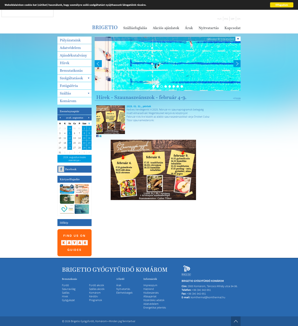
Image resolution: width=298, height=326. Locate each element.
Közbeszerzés (151, 292)
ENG (226, 18)
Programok (95, 300)
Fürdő (65, 285)
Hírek (64, 63)
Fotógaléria (69, 85)
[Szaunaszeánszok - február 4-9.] (110, 119)
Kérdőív (93, 296)
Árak (189, 28)
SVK (239, 18)
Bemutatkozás (71, 70)
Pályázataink (70, 40)
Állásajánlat (149, 296)
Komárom (68, 101)
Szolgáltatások (71, 78)
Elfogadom (281, 5)
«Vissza (237, 98)
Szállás (65, 93)
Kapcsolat (232, 28)
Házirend (148, 289)
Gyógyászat (68, 300)
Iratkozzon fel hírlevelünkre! (220, 38)
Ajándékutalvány (73, 55)
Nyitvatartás (209, 28)
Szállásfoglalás (135, 28)
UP (236, 321)
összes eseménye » (74, 159)
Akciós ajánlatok (166, 28)
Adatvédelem (70, 47)
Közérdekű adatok (153, 300)
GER (232, 18)
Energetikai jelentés (154, 307)
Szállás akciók (96, 289)
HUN (219, 18)
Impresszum (150, 285)
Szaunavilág (68, 289)
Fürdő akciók (96, 285)
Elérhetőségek (124, 292)
